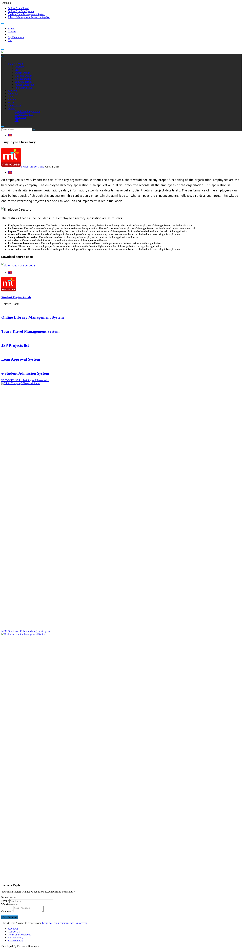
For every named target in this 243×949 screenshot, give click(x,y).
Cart (10, 40)
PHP (10, 96)
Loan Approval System (20, 359)
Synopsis (19, 66)
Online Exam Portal (18, 8)
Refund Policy (15, 940)
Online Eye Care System (21, 11)
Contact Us (14, 931)
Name (5, 897)
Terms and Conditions (19, 934)
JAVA (11, 102)
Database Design (23, 75)
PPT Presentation (24, 87)
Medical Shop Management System (26, 14)
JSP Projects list (15, 345)
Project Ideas (14, 105)
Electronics (20, 117)
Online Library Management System (32, 317)
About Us (13, 928)
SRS (17, 69)
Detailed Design (23, 78)
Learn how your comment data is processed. (65, 923)
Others (11, 108)
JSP (17, 120)
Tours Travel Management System (30, 331)
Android (12, 90)
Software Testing (23, 81)
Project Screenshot (24, 84)
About (11, 28)
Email (5, 900)
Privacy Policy (15, 937)
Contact (12, 31)
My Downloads (16, 37)
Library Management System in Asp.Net (29, 17)
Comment (7, 911)
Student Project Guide (32, 166)
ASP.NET (13, 93)
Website (5, 904)
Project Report (15, 63)
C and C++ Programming (28, 111)
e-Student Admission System (25, 373)
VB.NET (13, 99)
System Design (22, 72)
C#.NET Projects (24, 114)
